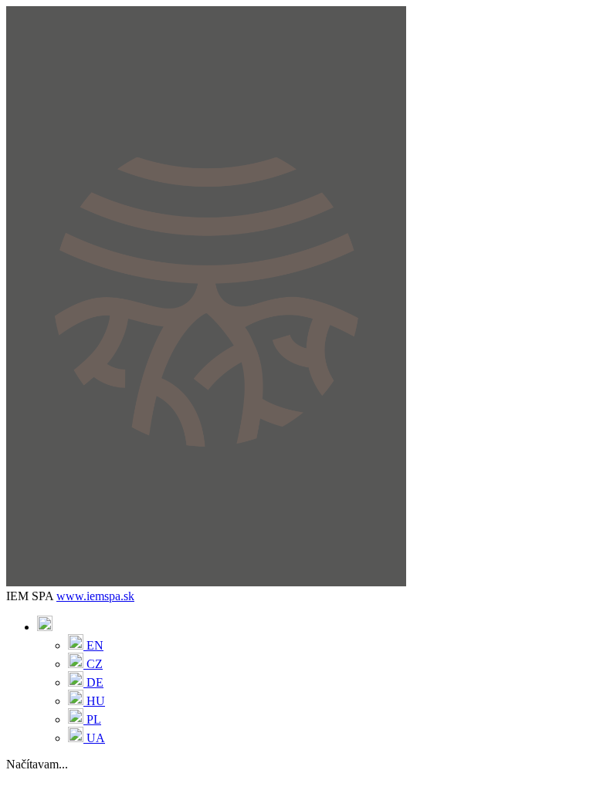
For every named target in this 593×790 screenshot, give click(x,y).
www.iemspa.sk (95, 596)
